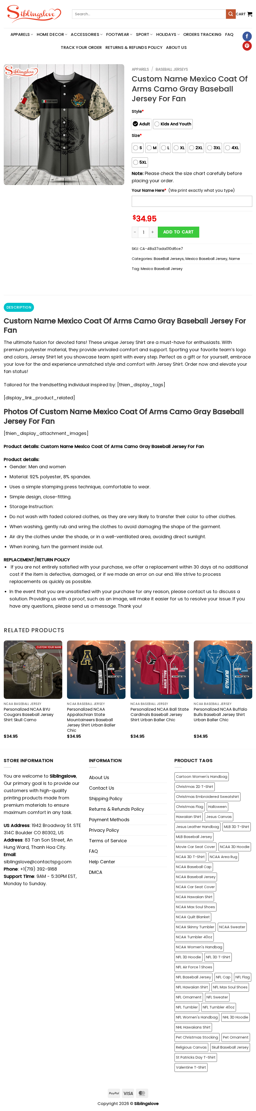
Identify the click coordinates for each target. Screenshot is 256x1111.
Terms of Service (108, 841)
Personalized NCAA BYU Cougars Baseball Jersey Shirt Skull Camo (29, 714)
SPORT (143, 34)
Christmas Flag (189, 806)
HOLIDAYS (166, 34)
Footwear (117, 34)
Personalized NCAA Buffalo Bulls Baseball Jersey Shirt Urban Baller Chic (220, 714)
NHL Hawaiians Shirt (193, 1027)
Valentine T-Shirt (191, 1067)
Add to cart (178, 232)
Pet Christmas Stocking (197, 1037)
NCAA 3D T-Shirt (190, 856)
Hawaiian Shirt (188, 816)
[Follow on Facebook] (247, 36)
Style (138, 111)
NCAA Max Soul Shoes (195, 906)
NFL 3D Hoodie (188, 957)
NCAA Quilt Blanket (193, 916)
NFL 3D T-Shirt (218, 957)
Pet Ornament (235, 1037)
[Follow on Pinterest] (247, 46)
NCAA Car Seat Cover (195, 886)
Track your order (81, 47)
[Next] (252, 694)
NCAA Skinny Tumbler (195, 927)
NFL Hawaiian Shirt (192, 987)
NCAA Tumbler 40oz (194, 937)
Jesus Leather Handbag (197, 826)
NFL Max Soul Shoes (230, 987)
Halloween (217, 806)
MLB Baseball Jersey (194, 836)
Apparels (140, 69)
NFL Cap (223, 977)
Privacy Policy (104, 830)
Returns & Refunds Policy (134, 47)
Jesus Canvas (219, 816)
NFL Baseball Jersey (193, 977)
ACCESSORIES (85, 34)
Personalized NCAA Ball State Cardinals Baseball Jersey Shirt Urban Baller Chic (159, 714)
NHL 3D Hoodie (235, 1017)
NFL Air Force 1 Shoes (194, 967)
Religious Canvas (191, 1047)
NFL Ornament (189, 997)
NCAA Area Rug (223, 856)
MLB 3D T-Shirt (236, 826)
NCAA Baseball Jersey (196, 876)
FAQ (229, 34)
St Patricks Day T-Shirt (196, 1057)
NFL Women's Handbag (197, 1017)
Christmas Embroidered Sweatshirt (207, 796)
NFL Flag (243, 977)
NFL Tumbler (187, 1007)
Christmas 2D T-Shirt (194, 786)
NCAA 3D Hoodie (235, 846)
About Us (176, 47)
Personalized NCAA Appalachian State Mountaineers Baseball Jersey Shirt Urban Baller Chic (91, 720)
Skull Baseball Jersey (230, 1047)
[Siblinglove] (34, 14)
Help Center (102, 862)
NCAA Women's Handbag (199, 947)
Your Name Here (149, 190)
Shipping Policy (105, 798)
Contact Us (101, 788)
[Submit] (231, 14)
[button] (244, 14)
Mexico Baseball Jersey (206, 258)
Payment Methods (109, 819)
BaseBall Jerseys (172, 69)
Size (137, 135)
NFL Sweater (217, 997)
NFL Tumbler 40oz (218, 1007)
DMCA (95, 872)
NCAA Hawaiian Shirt (194, 896)
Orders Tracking (202, 34)
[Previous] (4, 694)
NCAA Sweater (232, 927)
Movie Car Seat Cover (195, 846)
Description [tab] (18, 307)
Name (234, 258)
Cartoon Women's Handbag (201, 776)
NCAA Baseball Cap (194, 866)
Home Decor (50, 34)
